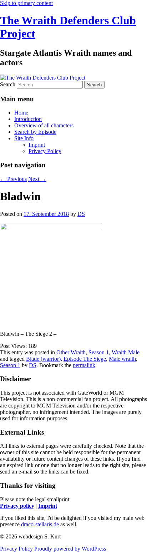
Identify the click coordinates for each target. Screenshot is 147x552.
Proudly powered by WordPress (70, 549)
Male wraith (122, 359)
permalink (84, 365)
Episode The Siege (85, 359)
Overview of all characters (44, 125)
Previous (13, 179)
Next (37, 179)
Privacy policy (17, 506)
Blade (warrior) (43, 359)
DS (81, 214)
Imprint (37, 145)
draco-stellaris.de (40, 524)
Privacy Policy (45, 151)
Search (7, 84)
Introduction (28, 119)
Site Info (24, 138)
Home (21, 113)
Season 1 (98, 352)
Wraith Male (126, 352)
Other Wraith (71, 352)
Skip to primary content (26, 3)
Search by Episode (35, 132)
